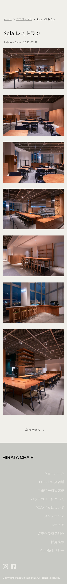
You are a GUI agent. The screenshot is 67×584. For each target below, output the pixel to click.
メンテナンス (54, 516)
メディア (57, 525)
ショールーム (54, 473)
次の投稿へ (32, 430)
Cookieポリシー (52, 550)
